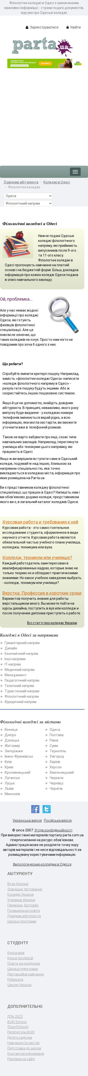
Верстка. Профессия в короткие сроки (41, 593)
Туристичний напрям (22, 691)
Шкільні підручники (22, 969)
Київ (8, 762)
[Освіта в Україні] (42, 46)
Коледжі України (20, 894)
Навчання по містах (23, 1043)
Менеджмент (16, 675)
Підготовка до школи (24, 1048)
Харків (55, 762)
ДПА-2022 (15, 1017)
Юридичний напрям (20, 702)
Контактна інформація (25, 1054)
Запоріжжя (14, 751)
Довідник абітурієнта (21, 182)
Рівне (54, 740)
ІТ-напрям (13, 664)
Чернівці (56, 783)
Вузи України (17, 884)
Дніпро (10, 735)
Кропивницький (17, 772)
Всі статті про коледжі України (52, 623)
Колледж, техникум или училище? (37, 557)
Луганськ (12, 778)
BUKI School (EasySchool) (18, 1024)
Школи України (19, 985)
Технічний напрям (19, 686)
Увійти (75, 27)
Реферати (15, 979)
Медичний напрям (19, 670)
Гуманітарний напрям (22, 643)
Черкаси (56, 778)
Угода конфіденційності (53, 830)
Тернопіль (58, 751)
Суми (54, 746)
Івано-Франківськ (19, 756)
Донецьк (12, 740)
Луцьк (10, 783)
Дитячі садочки (19, 1037)
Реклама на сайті (21, 1059)
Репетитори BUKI (20, 1032)
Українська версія (27, 820)
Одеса (55, 730)
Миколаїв (12, 794)
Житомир (12, 746)
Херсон (56, 767)
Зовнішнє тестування (24, 889)
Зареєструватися (43, 27)
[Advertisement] (44, 114)
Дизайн (11, 648)
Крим (9, 767)
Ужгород (57, 756)
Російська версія (58, 820)
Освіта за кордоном (23, 963)
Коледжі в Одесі (57, 182)
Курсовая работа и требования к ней (40, 521)
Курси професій (20, 958)
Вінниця (11, 730)
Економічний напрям (21, 654)
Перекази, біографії (23, 905)
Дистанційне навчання (25, 974)
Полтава (57, 735)
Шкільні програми (21, 921)
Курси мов (15, 953)
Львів (9, 788)
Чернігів (56, 788)
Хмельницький (62, 772)
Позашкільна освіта (23, 911)
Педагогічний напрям (22, 680)
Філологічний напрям (22, 696)
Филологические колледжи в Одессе (42, 864)
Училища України (21, 900)
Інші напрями (15, 659)
